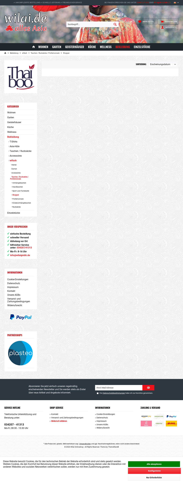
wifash (13, 160)
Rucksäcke (16, 207)
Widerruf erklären (59, 421)
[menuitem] (168, 21)
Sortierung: (141, 64)
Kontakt (11, 291)
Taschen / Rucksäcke (20, 151)
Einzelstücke (13, 213)
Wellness (11, 132)
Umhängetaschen (19, 183)
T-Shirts (13, 141)
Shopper (15, 195)
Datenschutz (13, 283)
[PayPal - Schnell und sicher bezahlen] (20, 317)
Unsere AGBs (13, 295)
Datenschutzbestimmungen (114, 393)
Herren (14, 165)
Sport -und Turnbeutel (20, 191)
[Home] (33, 47)
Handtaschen (17, 187)
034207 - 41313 (14, 424)
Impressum (13, 287)
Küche (10, 127)
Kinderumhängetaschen (21, 203)
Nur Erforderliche (154, 477)
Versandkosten (85, 444)
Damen (14, 169)
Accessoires (15, 155)
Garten (10, 117)
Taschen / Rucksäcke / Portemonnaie (19, 178)
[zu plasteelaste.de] (20, 353)
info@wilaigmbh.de (162, 3)
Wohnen (11, 112)
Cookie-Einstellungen (17, 279)
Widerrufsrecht (14, 305)
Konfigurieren (154, 471)
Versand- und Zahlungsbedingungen (18, 300)
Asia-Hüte (14, 146)
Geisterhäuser (14, 122)
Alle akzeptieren (154, 464)
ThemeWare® (113, 447)
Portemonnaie (17, 199)
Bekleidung (13, 137)
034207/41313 (143, 3)
